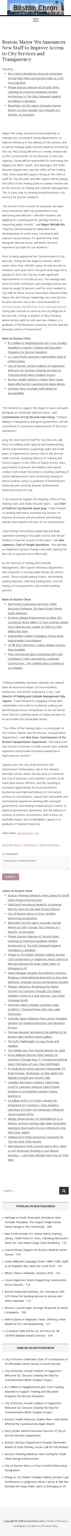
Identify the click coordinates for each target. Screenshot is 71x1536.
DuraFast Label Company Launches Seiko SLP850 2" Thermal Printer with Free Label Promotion (34, 1009)
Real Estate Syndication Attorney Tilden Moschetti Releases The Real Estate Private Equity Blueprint (35, 608)
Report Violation (49, 845)
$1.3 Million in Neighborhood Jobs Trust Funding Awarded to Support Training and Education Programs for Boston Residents (37, 347)
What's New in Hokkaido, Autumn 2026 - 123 (32, 1273)
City (36, 833)
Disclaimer (29, 845)
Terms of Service (56, 1521)
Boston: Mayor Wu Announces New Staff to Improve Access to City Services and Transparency (33, 50)
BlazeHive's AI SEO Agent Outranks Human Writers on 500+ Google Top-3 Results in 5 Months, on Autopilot (34, 110)
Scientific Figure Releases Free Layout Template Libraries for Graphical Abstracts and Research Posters (37, 1023)
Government (25, 833)
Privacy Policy (50, 1526)
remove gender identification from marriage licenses (34, 306)
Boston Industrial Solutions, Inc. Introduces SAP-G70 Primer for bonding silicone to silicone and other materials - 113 (35, 1296)
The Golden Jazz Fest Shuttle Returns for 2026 (36, 1050)
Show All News (11, 845)
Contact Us (34, 1526)
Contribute (19, 1526)
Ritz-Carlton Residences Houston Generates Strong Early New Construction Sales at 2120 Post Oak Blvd (35, 78)
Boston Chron (35, 7)
